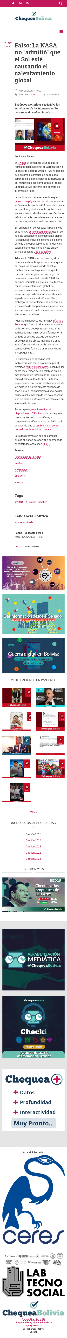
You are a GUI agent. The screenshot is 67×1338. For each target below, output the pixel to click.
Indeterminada (25, 522)
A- (5, 42)
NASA (20, 502)
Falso (32, 95)
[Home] (33, 16)
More (33, 812)
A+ (10, 42)
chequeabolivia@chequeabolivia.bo (33, 1322)
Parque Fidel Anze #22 (33, 1319)
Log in (19, 547)
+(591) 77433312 (33, 1325)
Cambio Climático (37, 502)
